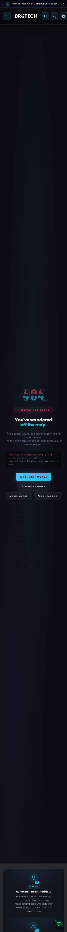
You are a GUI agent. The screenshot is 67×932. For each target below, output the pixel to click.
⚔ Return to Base (33, 476)
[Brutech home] (26, 16)
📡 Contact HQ (48, 496)
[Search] (45, 16)
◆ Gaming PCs (18, 496)
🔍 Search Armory (33, 486)
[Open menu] (7, 16)
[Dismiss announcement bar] (63, 4)
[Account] (54, 16)
